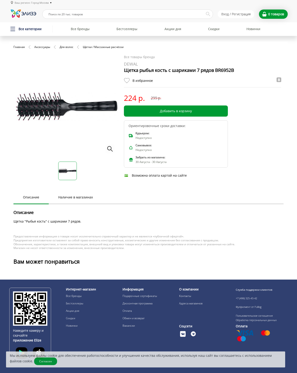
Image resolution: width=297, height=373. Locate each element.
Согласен (45, 361)
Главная (19, 47)
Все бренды (80, 29)
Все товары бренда (139, 57)
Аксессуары (42, 47)
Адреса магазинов (191, 303)
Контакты (185, 296)
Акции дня (173, 29)
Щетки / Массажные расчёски (103, 47)
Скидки (214, 29)
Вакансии (129, 326)
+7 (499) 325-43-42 (246, 298)
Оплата (127, 311)
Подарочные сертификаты (140, 296)
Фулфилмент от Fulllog (248, 307)
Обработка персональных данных (256, 320)
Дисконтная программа (137, 303)
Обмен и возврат (134, 318)
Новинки (253, 29)
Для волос (66, 47)
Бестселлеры (126, 29)
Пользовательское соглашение (254, 315)
